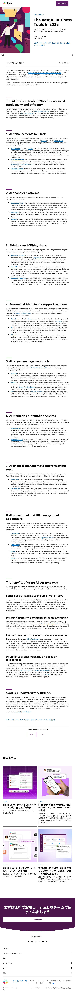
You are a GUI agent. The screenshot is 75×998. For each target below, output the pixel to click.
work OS (44, 140)
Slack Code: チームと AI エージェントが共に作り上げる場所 (19, 806)
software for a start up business (21, 164)
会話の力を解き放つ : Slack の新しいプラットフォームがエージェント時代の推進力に (54, 870)
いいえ (43, 734)
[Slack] (7, 3)
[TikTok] (47, 942)
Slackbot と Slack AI (58, 43)
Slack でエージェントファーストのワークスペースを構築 (19, 869)
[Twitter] (59, 63)
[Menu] (71, 3)
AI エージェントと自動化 (47, 720)
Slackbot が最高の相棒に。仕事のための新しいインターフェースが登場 (54, 807)
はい (31, 734)
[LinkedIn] (65, 63)
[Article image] (20, 782)
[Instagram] (32, 942)
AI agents (31, 319)
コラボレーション (39, 14)
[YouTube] (43, 942)
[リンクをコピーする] (68, 63)
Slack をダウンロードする (20, 982)
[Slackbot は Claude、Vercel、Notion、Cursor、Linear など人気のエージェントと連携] (20, 845)
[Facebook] (62, 63)
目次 (2, 55)
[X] (39, 942)
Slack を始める (62, 3)
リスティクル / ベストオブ (42, 43)
